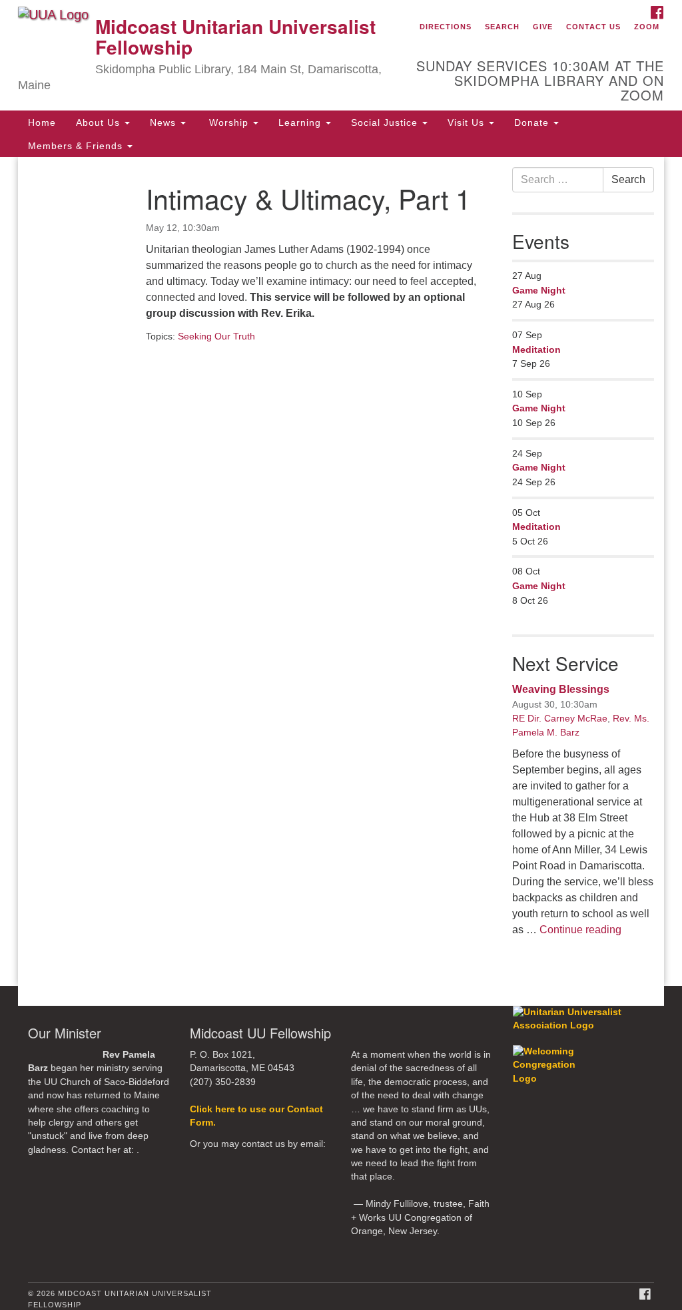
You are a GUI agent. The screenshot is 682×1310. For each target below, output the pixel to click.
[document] (341, 571)
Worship (229, 122)
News (164, 122)
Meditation (536, 349)
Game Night (538, 290)
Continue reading (580, 929)
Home (42, 122)
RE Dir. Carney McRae (559, 718)
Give (543, 27)
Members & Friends (77, 145)
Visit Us (468, 122)
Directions (446, 27)
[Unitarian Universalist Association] (585, 1019)
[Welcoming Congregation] (556, 1059)
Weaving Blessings (560, 689)
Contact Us (593, 27)
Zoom (646, 27)
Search (502, 27)
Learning (301, 122)
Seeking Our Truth (216, 336)
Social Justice (386, 122)
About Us (99, 122)
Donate (533, 122)
